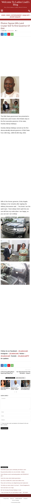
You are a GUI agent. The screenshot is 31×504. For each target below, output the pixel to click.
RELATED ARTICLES (10, 377)
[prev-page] (14, 392)
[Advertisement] (15, 48)
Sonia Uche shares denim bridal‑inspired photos (11, 478)
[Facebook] (2, 34)
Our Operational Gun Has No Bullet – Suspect (23, 372)
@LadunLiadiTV (23, 356)
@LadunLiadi (23, 351)
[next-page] (16, 392)
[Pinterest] (8, 34)
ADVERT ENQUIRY (15, 17)
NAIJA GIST (26, 15)
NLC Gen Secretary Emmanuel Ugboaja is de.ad (11, 490)
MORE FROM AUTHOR (20, 377)
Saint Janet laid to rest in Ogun (7, 487)
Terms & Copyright (15, 500)
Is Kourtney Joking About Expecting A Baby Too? (7, 372)
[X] (5, 34)
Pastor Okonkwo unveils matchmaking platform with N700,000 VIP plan (25, 388)
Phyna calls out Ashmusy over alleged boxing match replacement (14, 482)
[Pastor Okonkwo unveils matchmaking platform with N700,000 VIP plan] (25, 383)
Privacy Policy (6, 498)
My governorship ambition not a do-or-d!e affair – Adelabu (15, 388)
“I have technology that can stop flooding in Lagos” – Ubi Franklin (14, 492)
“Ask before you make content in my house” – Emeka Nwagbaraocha (15, 485)
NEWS (8, 15)
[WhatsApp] (12, 34)
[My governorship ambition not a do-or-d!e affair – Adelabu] (15, 383)
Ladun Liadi (4, 30)
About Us (12, 498)
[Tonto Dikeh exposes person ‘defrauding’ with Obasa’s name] (5, 383)
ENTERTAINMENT (16, 15)
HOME (3, 15)
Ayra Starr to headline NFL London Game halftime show (12, 480)
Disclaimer (25, 498)
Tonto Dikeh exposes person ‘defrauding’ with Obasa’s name (5, 388)
